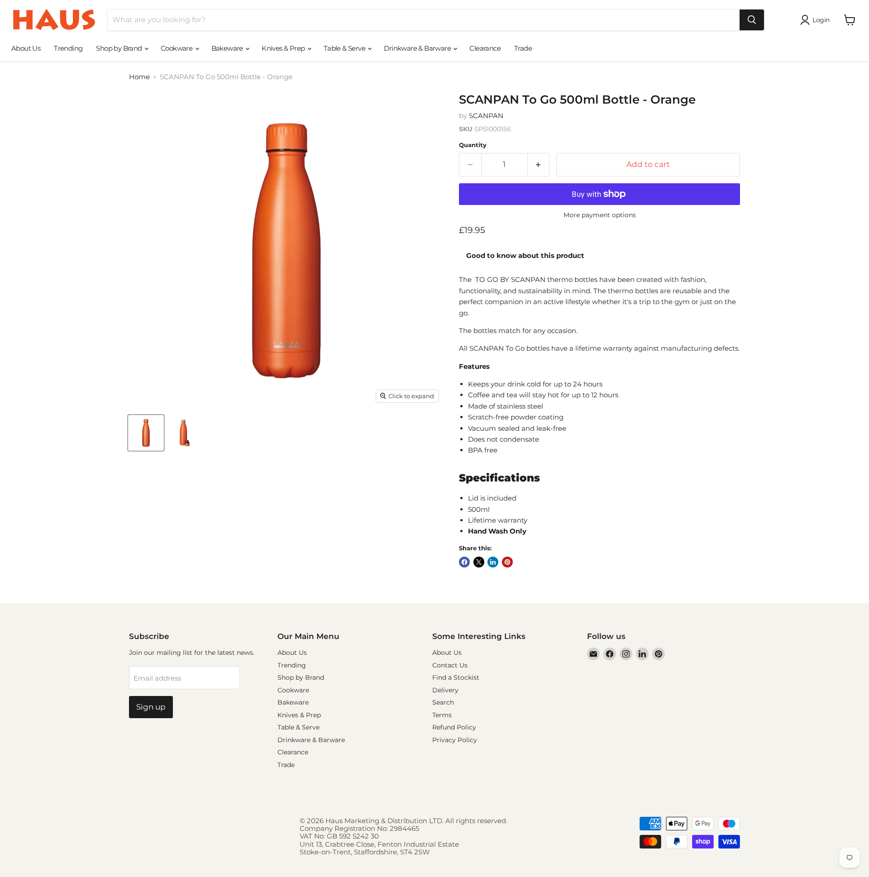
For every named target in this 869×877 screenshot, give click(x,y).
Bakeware (228, 48)
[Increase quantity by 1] (539, 164)
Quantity (473, 145)
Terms (442, 715)
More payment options (599, 215)
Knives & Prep (284, 48)
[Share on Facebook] (464, 562)
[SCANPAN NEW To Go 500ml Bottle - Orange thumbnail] (146, 433)
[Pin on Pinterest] (507, 562)
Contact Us (450, 665)
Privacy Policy (454, 740)
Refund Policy (454, 727)
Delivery (445, 690)
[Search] (752, 20)
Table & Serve (345, 48)
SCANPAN (486, 115)
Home (139, 77)
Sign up (151, 706)
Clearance (485, 48)
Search (443, 702)
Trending (68, 48)
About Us (25, 48)
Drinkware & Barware (418, 48)
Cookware (177, 48)
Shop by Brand (119, 48)
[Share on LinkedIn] (492, 562)
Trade (523, 48)
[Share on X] (478, 562)
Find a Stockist (455, 677)
